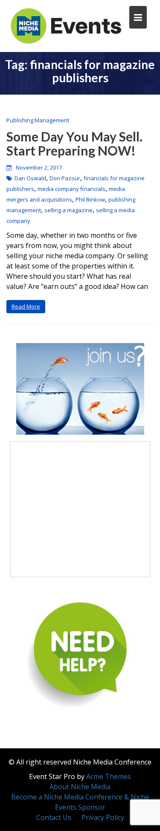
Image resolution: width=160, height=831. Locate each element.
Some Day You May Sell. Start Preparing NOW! (74, 143)
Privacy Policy (102, 817)
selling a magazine (68, 210)
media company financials (71, 189)
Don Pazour (64, 178)
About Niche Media (80, 786)
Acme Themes (108, 776)
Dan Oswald (30, 178)
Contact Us (53, 817)
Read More (26, 306)
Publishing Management (37, 120)
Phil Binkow (90, 199)
